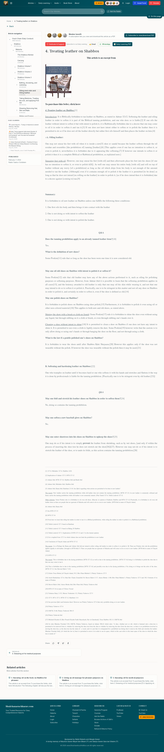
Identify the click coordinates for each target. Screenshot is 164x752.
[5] (102, 143)
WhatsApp (106, 44)
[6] (102, 147)
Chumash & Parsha (79, 710)
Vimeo (119, 716)
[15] (103, 304)
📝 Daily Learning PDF (122, 44)
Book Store (68, 3)
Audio (56, 3)
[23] (152, 376)
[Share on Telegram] (58, 643)
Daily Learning (44, 3)
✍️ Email (92, 44)
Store (96, 722)
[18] (84, 324)
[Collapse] (9, 39)
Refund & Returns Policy (103, 729)
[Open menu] (11, 3)
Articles (31, 3)
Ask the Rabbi (99, 716)
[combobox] (73, 11)
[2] (141, 120)
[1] (76, 110)
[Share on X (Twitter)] (63, 643)
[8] (91, 164)
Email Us (144, 710)
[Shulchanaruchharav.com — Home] (6, 3)
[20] (111, 344)
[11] (60, 258)
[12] (60, 277)
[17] (105, 314)
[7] (120, 150)
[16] (72, 307)
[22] (93, 366)
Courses (97, 713)
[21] (139, 347)
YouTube (120, 713)
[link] (25, 21)
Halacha (53, 713)
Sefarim (75, 719)
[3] (83, 127)
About (77, 3)
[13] (55, 284)
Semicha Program (100, 710)
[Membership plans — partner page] (112, 3)
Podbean (120, 710)
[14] (127, 291)
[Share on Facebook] (68, 643)
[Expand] (15, 67)
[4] (153, 130)
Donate (97, 726)
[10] (114, 238)
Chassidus (76, 716)
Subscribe (54, 722)
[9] (78, 178)
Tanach (75, 713)
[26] (108, 446)
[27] (112, 446)
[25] (115, 436)
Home (9, 21)
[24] (123, 398)
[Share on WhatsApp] (53, 643)
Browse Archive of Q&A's (103, 719)
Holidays (75, 722)
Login (52, 719)
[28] (135, 450)
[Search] (102, 11)
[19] (123, 327)
